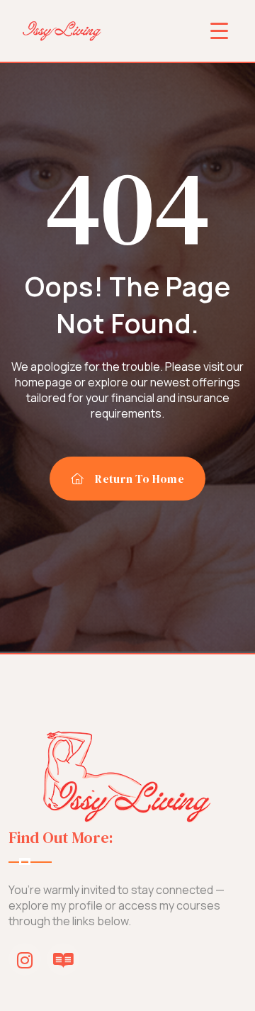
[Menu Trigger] (219, 30)
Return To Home (139, 478)
